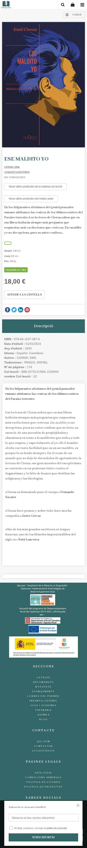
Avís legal (43, 772)
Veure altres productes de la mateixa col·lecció (35, 186)
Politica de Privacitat (43, 786)
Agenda (43, 714)
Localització (43, 750)
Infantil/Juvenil (43, 700)
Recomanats (43, 682)
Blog (43, 719)
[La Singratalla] (6, 5)
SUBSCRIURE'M (43, 837)
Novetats (43, 686)
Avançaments (43, 691)
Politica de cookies (43, 782)
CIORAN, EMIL (12, 167)
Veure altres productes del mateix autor (31, 198)
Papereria (43, 710)
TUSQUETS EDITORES (16, 172)
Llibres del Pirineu (43, 696)
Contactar (43, 746)
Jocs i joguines (43, 705)
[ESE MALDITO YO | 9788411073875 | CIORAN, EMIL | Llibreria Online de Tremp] (43, 84)
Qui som (43, 741)
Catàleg (43, 677)
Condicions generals (43, 777)
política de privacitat (56, 828)
